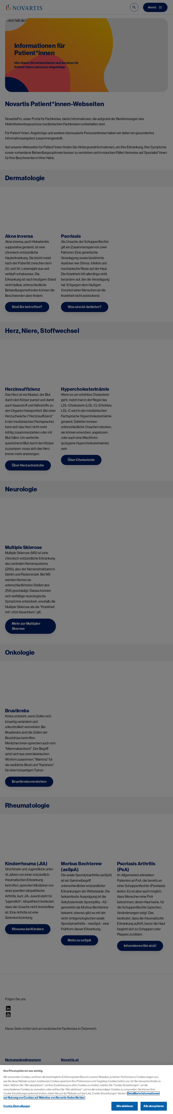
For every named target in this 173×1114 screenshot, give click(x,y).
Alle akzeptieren (153, 1106)
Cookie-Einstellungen (16, 1106)
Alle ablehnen (124, 1106)
